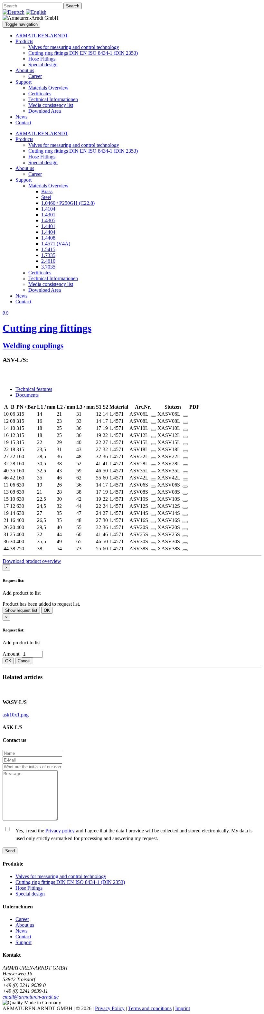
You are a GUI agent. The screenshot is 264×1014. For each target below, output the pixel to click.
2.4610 (48, 261)
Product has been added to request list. (41, 604)
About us (24, 70)
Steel (46, 197)
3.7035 (48, 267)
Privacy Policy (110, 1008)
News (21, 116)
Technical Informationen (53, 99)
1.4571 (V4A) (55, 243)
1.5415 (48, 249)
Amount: (12, 654)
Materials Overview (48, 87)
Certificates (39, 93)
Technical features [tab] (33, 389)
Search (72, 6)
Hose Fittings (41, 59)
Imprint (182, 1008)
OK (47, 610)
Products (24, 41)
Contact (23, 122)
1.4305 (48, 220)
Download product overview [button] (32, 561)
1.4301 (48, 214)
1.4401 (48, 226)
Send (10, 850)
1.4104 (48, 209)
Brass (46, 191)
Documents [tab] (27, 395)
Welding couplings (33, 345)
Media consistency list (50, 105)
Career (35, 76)
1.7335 (48, 255)
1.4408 (48, 238)
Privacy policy (60, 830)
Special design (43, 64)
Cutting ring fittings (47, 328)
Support (23, 82)
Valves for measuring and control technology (73, 47)
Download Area (44, 111)
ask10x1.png (16, 714)
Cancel (24, 661)
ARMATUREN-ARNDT (41, 35)
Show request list (21, 610)
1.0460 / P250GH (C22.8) (68, 203)
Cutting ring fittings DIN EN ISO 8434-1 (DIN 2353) (83, 53)
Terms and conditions (150, 1008)
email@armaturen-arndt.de (31, 997)
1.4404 (48, 232)
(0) (5, 312)
